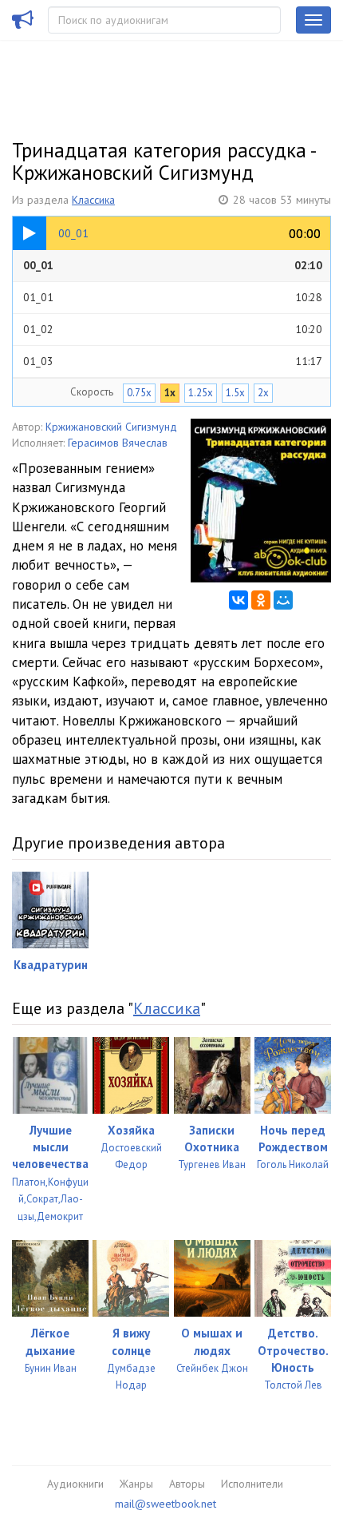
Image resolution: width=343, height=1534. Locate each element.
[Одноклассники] (260, 600)
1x (169, 392)
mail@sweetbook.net (165, 1503)
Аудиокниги (75, 1483)
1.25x (200, 392)
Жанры (136, 1483)
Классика (93, 200)
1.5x (235, 392)
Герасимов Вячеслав (118, 442)
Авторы (187, 1483)
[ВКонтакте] (238, 600)
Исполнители (252, 1483)
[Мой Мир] (283, 600)
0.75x (139, 392)
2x (263, 392)
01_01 (172, 297)
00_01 (172, 265)
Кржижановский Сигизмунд (111, 426)
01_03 (172, 361)
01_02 (172, 329)
